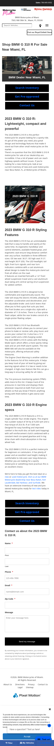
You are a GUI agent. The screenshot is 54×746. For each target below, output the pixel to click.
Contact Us (27, 105)
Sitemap (30, 687)
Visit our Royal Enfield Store (39, 32)
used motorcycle (19, 476)
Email (8, 585)
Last (7, 566)
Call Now (45, 743)
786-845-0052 (44, 3)
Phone (9, 572)
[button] (49, 709)
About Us (7, 684)
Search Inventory (27, 88)
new (7, 476)
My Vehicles (28, 743)
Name (9, 543)
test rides (36, 488)
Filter (9, 743)
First (7, 555)
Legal (20, 687)
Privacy (31, 684)
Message (9, 612)
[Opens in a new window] (40, 26)
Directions (20, 684)
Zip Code (10, 599)
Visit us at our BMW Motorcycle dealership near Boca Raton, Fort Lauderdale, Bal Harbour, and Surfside (25, 479)
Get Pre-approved (27, 96)
